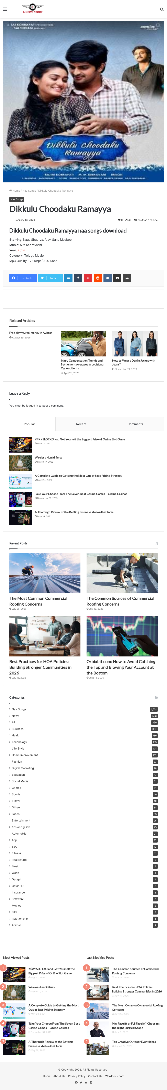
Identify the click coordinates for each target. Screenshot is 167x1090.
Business (17, 728)
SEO (14, 846)
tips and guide (21, 827)
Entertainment (21, 820)
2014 (21, 250)
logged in (32, 405)
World (15, 872)
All (13, 722)
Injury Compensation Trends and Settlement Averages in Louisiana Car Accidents (82, 364)
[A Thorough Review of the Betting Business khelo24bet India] (20, 517)
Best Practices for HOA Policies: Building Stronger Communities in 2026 (40, 667)
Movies (16, 905)
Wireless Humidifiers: (48, 457)
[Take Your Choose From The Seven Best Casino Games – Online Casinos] (20, 499)
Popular (29, 424)
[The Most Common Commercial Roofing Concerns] (44, 573)
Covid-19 (18, 886)
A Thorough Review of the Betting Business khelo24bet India (74, 512)
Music (16, 866)
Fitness (16, 853)
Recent (81, 424)
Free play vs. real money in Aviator (30, 332)
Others (16, 807)
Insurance (18, 892)
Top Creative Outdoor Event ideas (134, 1041)
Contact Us (95, 1076)
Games (16, 787)
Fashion (17, 761)
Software (18, 899)
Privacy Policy (76, 1076)
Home (16, 190)
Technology (19, 742)
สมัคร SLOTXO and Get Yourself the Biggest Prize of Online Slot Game (80, 439)
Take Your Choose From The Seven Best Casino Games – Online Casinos (81, 494)
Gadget (16, 879)
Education (18, 774)
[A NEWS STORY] (32, 9)
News (15, 715)
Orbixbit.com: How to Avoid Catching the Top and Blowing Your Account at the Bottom (121, 667)
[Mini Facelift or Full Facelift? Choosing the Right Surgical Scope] (98, 1029)
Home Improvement (25, 755)
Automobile (19, 833)
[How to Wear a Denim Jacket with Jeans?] (135, 343)
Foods (16, 814)
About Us (59, 1076)
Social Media (20, 781)
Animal (16, 925)
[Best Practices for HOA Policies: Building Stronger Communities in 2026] (44, 636)
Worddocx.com (114, 1076)
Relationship (20, 918)
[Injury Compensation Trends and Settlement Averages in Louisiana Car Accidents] (83, 343)
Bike (14, 912)
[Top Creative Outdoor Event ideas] (98, 1047)
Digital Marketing (23, 768)
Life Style (18, 748)
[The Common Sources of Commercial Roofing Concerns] (122, 573)
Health (16, 735)
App (14, 840)
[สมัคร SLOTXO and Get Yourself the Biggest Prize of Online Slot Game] (20, 445)
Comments (135, 424)
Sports (16, 794)
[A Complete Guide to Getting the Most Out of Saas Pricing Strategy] (20, 481)
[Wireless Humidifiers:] (20, 463)
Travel (16, 800)
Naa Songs (29, 190)
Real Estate (19, 859)
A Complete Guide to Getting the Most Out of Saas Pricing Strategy (78, 475)
